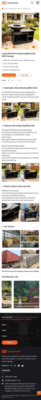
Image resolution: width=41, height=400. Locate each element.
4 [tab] (22, 47)
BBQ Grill (26, 8)
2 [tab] (18, 47)
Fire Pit (19, 8)
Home (6, 8)
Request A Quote (8, 75)
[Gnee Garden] (13, 3)
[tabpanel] (20, 31)
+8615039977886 (11, 377)
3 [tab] (20, 47)
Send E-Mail (24, 75)
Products (13, 8)
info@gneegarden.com (13, 380)
